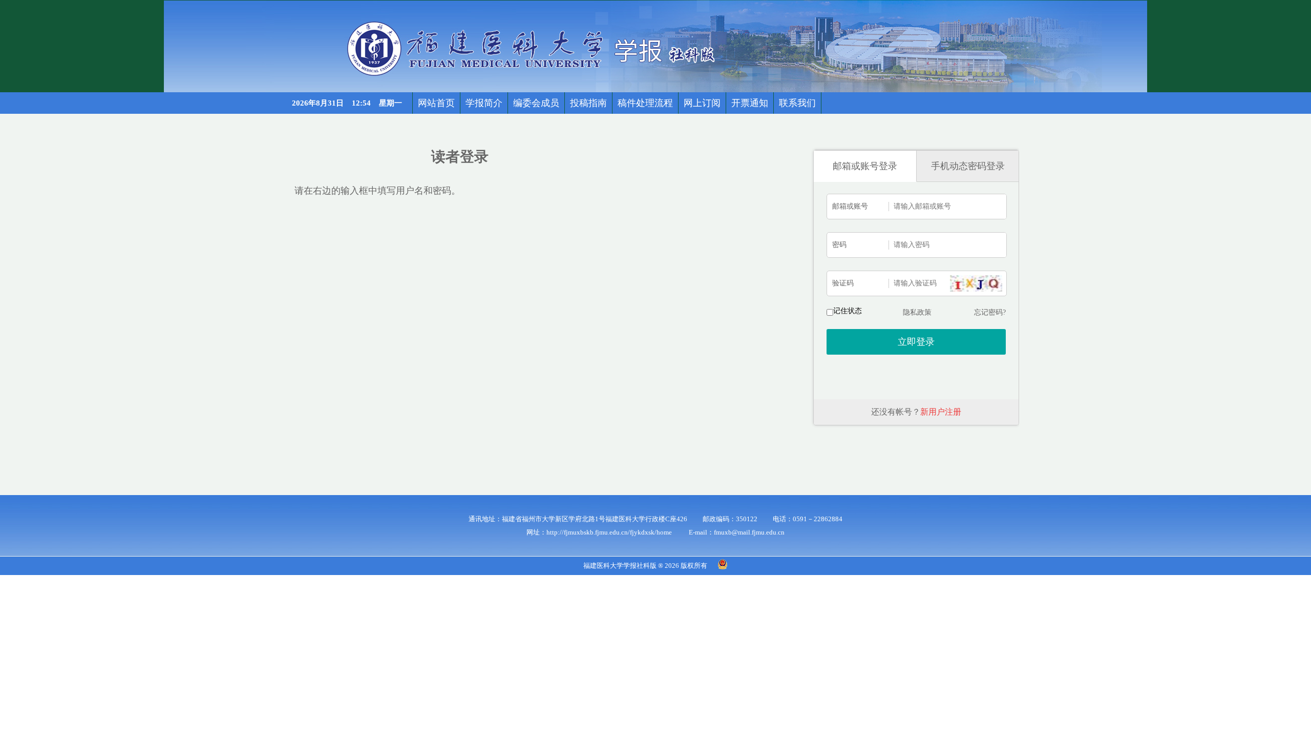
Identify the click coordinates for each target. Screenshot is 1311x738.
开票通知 (749, 103)
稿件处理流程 (645, 103)
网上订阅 (702, 103)
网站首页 (436, 103)
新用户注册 (940, 411)
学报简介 (484, 103)
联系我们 (797, 103)
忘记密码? (990, 312)
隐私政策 (917, 312)
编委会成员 (536, 103)
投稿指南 (588, 103)
